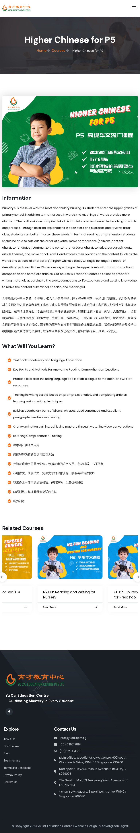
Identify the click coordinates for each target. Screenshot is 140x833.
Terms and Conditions (17, 768)
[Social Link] (9, 711)
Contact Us (11, 782)
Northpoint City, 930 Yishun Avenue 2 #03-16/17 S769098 (92, 771)
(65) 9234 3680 (70, 751)
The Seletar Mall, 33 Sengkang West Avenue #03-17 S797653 (94, 782)
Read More (50, 607)
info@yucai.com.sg (73, 738)
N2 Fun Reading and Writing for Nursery (69, 595)
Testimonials (12, 760)
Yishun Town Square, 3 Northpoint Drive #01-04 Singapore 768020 (92, 793)
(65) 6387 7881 (70, 744)
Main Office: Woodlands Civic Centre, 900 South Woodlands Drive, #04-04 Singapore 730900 (93, 759)
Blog (6, 753)
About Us (9, 739)
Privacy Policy (13, 775)
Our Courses (12, 746)
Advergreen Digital (115, 826)
